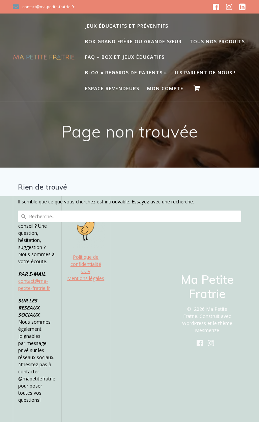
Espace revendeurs (112, 88)
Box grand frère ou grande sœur (133, 41)
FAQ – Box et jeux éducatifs (125, 57)
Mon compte (165, 88)
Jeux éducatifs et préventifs (126, 26)
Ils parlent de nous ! (205, 72)
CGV (85, 271)
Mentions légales (85, 278)
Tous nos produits (217, 41)
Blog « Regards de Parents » (126, 72)
